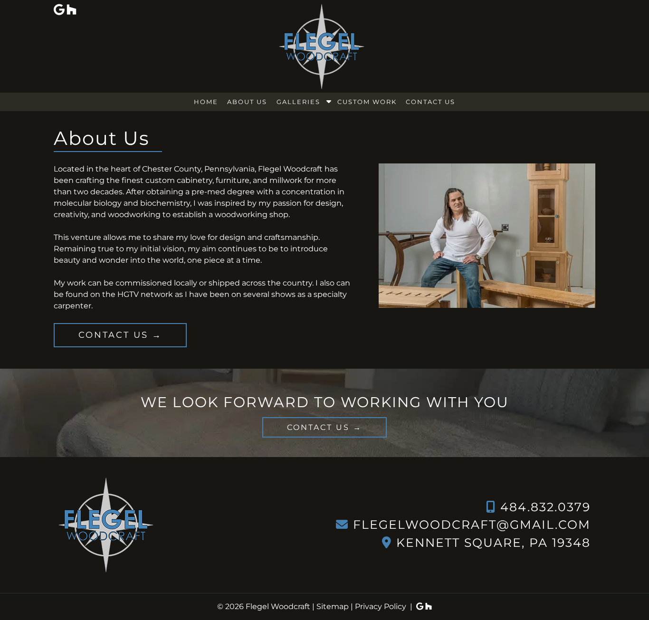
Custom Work (367, 101)
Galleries (298, 101)
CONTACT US (113, 335)
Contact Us (430, 101)
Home (206, 101)
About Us (247, 101)
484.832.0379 (545, 507)
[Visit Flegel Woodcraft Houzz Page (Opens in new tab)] (428, 606)
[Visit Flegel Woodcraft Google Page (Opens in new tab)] (419, 606)
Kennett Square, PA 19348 (493, 542)
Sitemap (332, 606)
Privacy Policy (380, 606)
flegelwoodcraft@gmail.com (472, 524)
